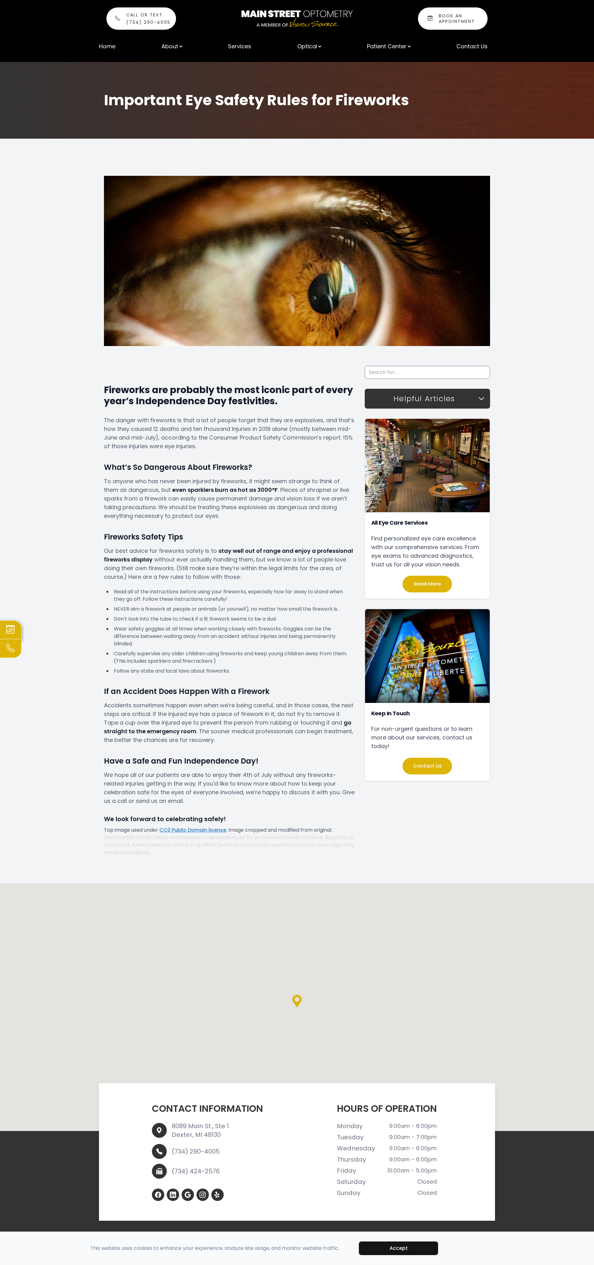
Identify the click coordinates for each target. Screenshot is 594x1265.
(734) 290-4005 (196, 1151)
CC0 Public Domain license (192, 830)
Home (107, 46)
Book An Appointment (457, 18)
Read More (427, 583)
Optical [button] (307, 46)
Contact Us (472, 46)
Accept (399, 1248)
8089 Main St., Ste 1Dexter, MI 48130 (200, 1130)
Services (239, 46)
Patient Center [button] (387, 46)
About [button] (169, 46)
